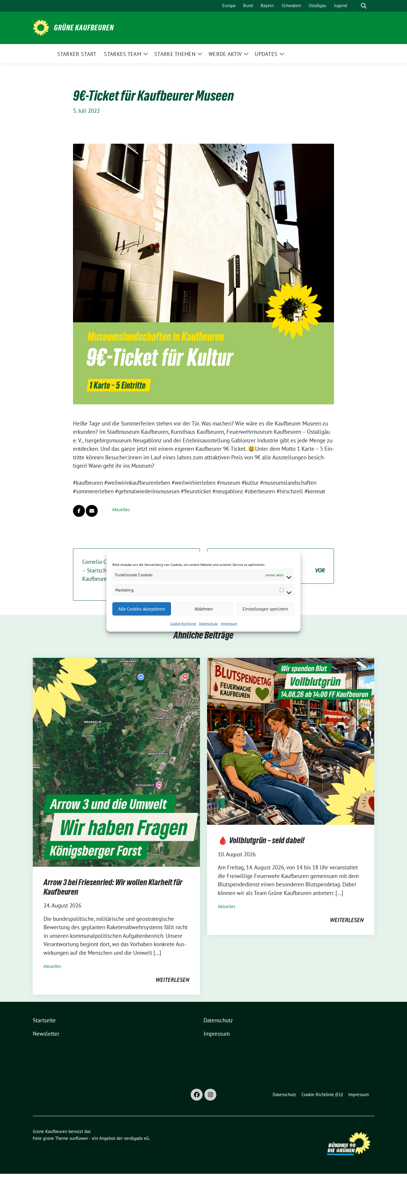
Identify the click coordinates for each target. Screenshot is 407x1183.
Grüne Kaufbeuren (84, 27)
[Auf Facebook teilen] (79, 511)
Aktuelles (121, 509)
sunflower (78, 1138)
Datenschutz (208, 623)
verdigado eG (136, 1138)
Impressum (229, 623)
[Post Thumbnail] (116, 761)
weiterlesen (172, 979)
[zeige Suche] (363, 6)
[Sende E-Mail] (92, 511)
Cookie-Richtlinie (183, 623)
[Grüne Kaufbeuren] (41, 27)
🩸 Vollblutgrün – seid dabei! (261, 840)
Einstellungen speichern (265, 608)
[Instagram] (210, 1095)
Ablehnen (204, 608)
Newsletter (46, 1033)
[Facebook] (197, 1095)
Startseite (44, 1020)
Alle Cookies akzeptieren (141, 608)
